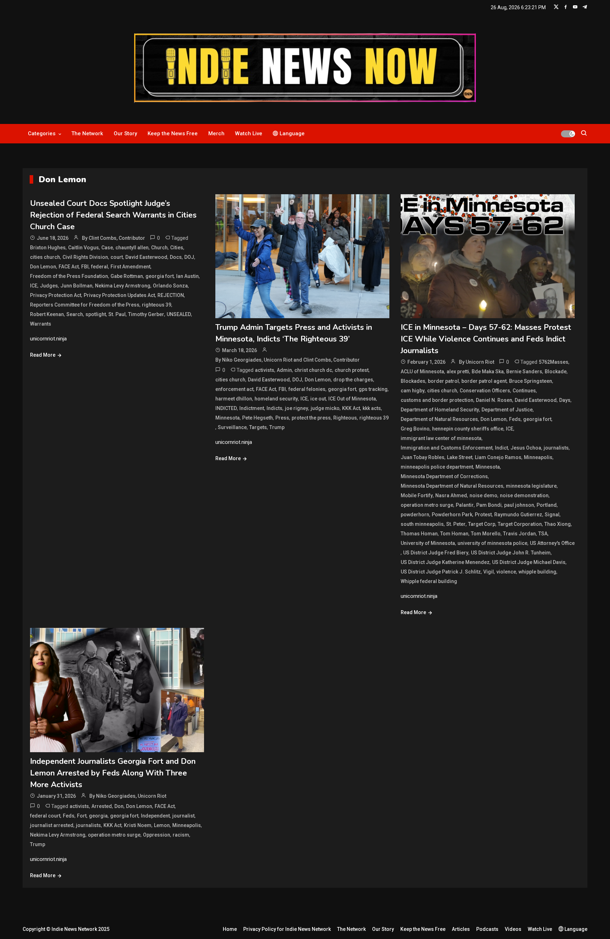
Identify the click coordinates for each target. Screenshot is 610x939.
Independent (155, 816)
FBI (85, 266)
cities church (45, 257)
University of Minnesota (428, 543)
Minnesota (227, 418)
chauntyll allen (132, 247)
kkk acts (372, 408)
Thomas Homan (419, 533)
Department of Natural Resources (439, 419)
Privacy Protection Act (55, 295)
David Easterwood (146, 257)
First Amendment (130, 266)
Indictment (251, 408)
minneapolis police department (437, 467)
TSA (543, 533)
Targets (258, 427)
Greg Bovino (415, 429)
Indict (501, 448)
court (116, 257)
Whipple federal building (429, 581)
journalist (183, 816)
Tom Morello (486, 533)
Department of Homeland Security (440, 409)
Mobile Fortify (417, 495)
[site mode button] (568, 133)
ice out (318, 399)
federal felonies (306, 389)
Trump (277, 427)
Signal (552, 514)
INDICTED (226, 408)
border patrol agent (484, 381)
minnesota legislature (531, 486)
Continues (524, 390)
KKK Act (351, 408)
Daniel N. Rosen (494, 400)
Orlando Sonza (170, 286)
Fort (81, 816)
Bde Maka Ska (488, 371)
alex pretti (458, 371)
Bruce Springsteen (530, 381)
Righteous (345, 418)
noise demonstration (524, 495)
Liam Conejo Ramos (498, 457)
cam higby (413, 390)
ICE (33, 286)
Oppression (156, 835)
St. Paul (117, 314)
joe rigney (296, 408)
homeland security (276, 399)
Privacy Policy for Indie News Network (287, 929)
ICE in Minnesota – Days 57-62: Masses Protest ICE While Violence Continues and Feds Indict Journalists (486, 339)
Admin (284, 370)
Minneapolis (538, 457)
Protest (483, 514)
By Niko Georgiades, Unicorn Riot (127, 796)
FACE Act (69, 266)
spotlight (95, 314)
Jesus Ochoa (525, 448)
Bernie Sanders (524, 371)
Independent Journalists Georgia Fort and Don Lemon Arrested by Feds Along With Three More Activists (113, 773)
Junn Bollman (76, 286)
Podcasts (487, 929)
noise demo (483, 495)
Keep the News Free (173, 133)
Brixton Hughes (48, 247)
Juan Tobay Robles (422, 457)
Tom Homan (454, 533)
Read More (42, 355)
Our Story (125, 133)
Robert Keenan (47, 314)
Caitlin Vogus (83, 247)
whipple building (537, 572)
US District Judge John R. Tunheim (511, 552)
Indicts (274, 408)
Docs (176, 257)
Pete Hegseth (257, 418)
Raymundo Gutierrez (518, 514)
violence (506, 572)
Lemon (162, 825)
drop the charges (353, 379)
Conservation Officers (485, 390)
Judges (49, 286)
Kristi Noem (137, 825)
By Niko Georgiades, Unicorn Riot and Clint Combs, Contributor (287, 360)
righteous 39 (156, 305)
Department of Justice (507, 409)
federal (99, 266)
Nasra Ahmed (451, 495)
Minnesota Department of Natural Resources (452, 486)
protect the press (311, 418)
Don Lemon (43, 266)
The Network (87, 133)
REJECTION (170, 295)
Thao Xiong (557, 524)
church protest (352, 370)
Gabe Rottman (126, 276)
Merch (216, 133)
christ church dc (313, 370)
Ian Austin (187, 276)
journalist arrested (51, 825)
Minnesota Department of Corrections (444, 476)
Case (107, 247)
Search (74, 314)
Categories (41, 133)
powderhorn (415, 514)
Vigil (488, 572)
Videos (513, 929)
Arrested (101, 806)
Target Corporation (520, 524)
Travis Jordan (519, 533)
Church (159, 247)
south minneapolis (422, 524)
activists (264, 370)
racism (181, 835)
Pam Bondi (489, 505)
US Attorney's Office (552, 543)
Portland (547, 505)
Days (564, 400)
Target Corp (481, 524)
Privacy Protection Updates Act (119, 295)
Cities (176, 247)
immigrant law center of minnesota (441, 438)
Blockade (556, 371)
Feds (515, 419)
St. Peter (456, 524)
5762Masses (553, 362)
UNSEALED (179, 314)
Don (119, 806)
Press (282, 418)
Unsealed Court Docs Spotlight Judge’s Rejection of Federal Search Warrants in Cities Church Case (113, 215)
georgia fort (159, 276)
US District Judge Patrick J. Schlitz (441, 572)
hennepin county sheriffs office (467, 429)
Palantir (465, 505)
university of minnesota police (492, 543)
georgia (98, 816)
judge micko (325, 408)
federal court (45, 816)
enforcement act (234, 389)
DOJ (189, 257)
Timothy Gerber (146, 314)
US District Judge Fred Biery (435, 552)
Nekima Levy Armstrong (122, 286)
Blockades (413, 381)
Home (230, 929)
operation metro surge (427, 505)
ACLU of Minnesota (422, 371)
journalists (556, 448)
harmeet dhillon (233, 399)
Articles (461, 929)
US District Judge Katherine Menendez (445, 562)
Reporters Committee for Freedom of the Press (84, 305)
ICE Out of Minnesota (352, 399)
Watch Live (248, 133)
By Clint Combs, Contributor (113, 238)
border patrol (443, 381)
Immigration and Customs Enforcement (446, 448)
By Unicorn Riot (476, 362)
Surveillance (232, 427)
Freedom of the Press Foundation (69, 276)
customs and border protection (437, 400)
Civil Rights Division (85, 257)
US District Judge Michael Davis (529, 562)
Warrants (40, 324)
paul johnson (519, 505)
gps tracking (373, 389)
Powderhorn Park (452, 514)
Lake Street (459, 457)
